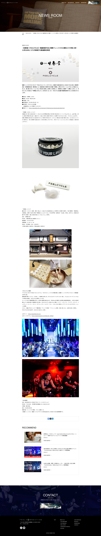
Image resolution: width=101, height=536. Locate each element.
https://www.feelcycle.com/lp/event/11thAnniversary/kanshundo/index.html (47, 108)
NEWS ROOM (28, 33)
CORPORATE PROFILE (65, 526)
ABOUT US (64, 2)
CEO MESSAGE (63, 521)
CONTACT (93, 2)
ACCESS (62, 528)
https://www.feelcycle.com (34, 314)
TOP (23, 33)
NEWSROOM (83, 2)
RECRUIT (77, 2)
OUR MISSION (63, 523)
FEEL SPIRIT (63, 525)
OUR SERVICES (77, 519)
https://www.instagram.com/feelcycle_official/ (42, 315)
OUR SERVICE (71, 2)
